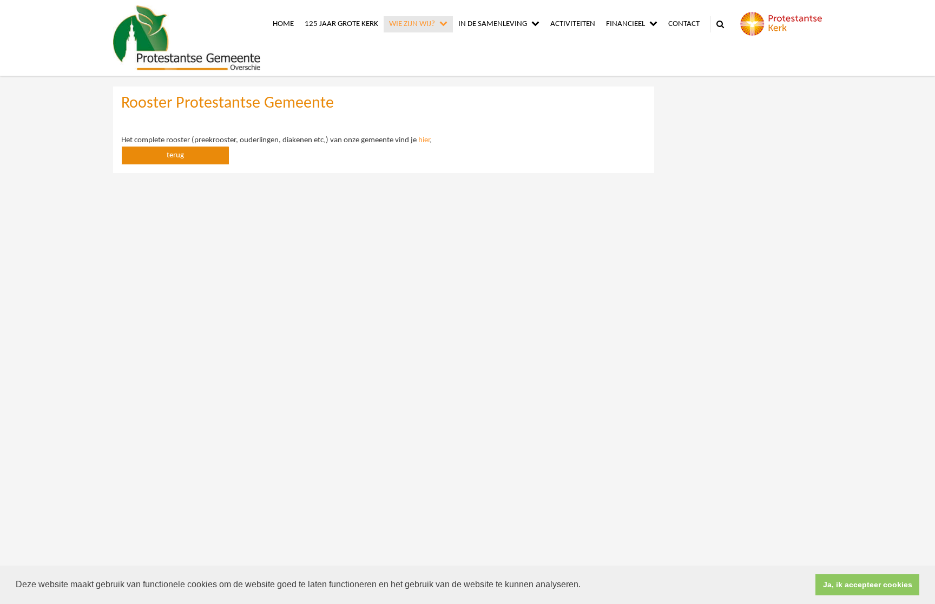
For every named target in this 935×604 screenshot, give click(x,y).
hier (424, 140)
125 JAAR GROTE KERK (341, 24)
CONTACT (684, 24)
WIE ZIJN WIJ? (412, 24)
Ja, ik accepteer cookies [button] (867, 584)
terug (175, 155)
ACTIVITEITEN (572, 24)
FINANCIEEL (625, 24)
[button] (584, 585)
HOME (283, 24)
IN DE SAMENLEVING (492, 24)
